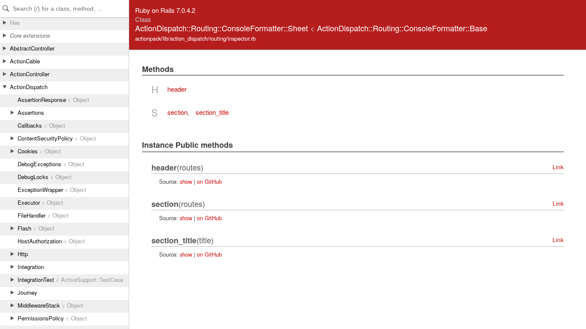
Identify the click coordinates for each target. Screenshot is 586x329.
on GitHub (209, 181)
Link (558, 167)
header (177, 88)
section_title (212, 112)
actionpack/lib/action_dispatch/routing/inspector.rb (195, 38)
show (186, 181)
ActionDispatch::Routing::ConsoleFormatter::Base (402, 27)
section (177, 112)
